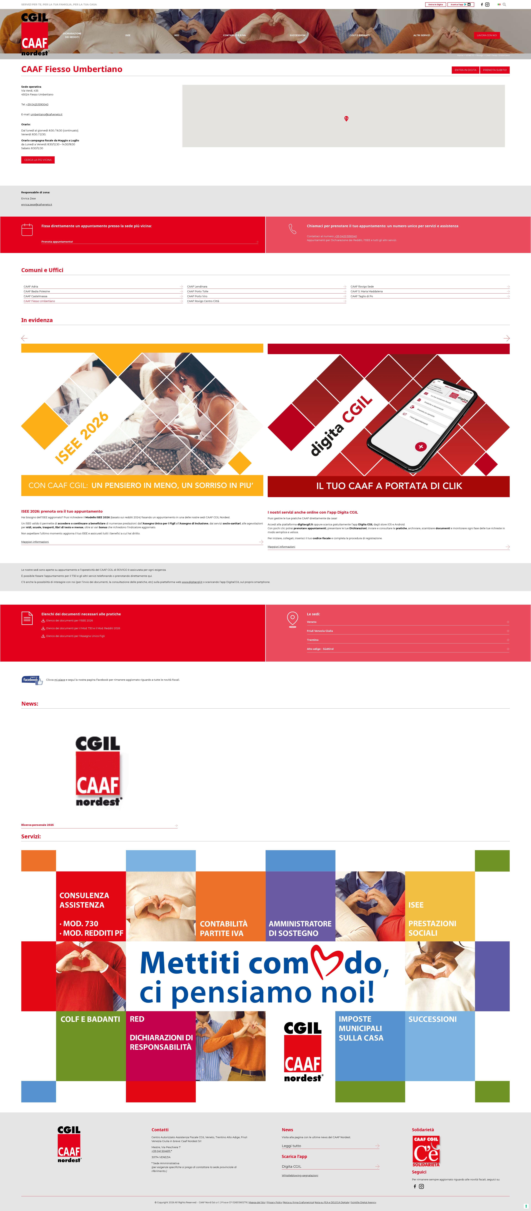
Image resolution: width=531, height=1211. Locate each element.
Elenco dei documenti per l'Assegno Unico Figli (75, 636)
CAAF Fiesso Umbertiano (39, 301)
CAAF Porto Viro (197, 296)
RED (176, 35)
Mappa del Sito (257, 1202)
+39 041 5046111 (161, 1151)
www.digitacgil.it (192, 582)
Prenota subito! (495, 70)
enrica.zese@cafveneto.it (36, 204)
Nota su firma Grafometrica (298, 1202)
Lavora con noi (487, 35)
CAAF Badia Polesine (37, 291)
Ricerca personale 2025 (37, 824)
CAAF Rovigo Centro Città (203, 301)
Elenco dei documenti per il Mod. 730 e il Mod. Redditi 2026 (83, 628)
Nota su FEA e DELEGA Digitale (332, 1202)
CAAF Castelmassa (35, 296)
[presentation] (24, 337)
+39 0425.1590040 (37, 104)
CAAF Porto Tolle (197, 291)
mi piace (59, 679)
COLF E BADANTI (359, 35)
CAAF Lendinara (197, 286)
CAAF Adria (31, 286)
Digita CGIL (291, 1166)
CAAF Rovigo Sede (362, 286)
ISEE (127, 35)
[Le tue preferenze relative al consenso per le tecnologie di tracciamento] (526, 1206)
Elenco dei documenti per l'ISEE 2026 (69, 620)
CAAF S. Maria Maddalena (367, 291)
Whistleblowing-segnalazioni (300, 1175)
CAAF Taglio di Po (362, 296)
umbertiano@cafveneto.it (46, 114)
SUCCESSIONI (298, 35)
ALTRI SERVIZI (421, 35)
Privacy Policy (274, 1202)
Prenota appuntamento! (57, 241)
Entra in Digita (436, 4)
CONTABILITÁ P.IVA (234, 35)
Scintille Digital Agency (363, 1202)
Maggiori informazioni (213, 541)
